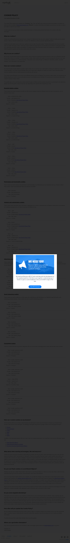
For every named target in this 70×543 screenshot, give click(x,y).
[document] (35, 271)
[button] (55, 256)
